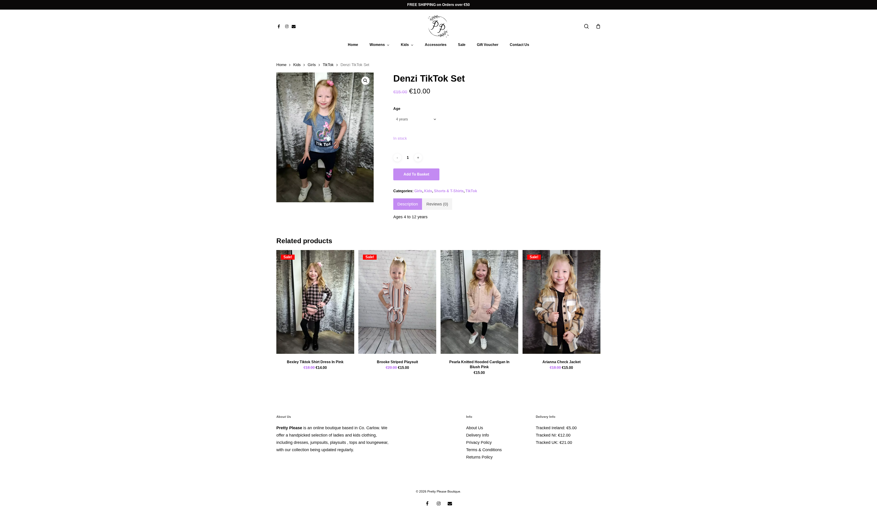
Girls (312, 65)
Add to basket (416, 174)
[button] (365, 81)
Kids (297, 65)
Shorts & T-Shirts (449, 191)
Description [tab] (407, 204)
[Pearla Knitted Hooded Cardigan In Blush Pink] (479, 302)
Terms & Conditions (484, 450)
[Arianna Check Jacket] (561, 302)
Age (396, 109)
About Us (474, 428)
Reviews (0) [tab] (437, 204)
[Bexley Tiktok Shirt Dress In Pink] (315, 302)
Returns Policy (479, 457)
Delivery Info (477, 435)
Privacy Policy (479, 442)
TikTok (328, 65)
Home (281, 65)
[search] (586, 26)
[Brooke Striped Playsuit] (397, 302)
